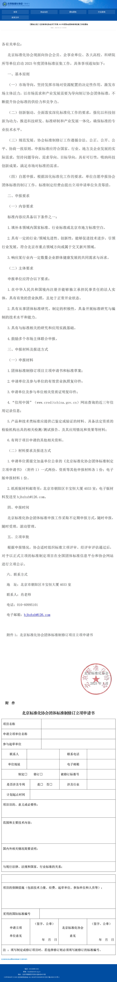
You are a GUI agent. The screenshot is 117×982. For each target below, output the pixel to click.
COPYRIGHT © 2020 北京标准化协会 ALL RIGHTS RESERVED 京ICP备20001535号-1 (32, 977)
